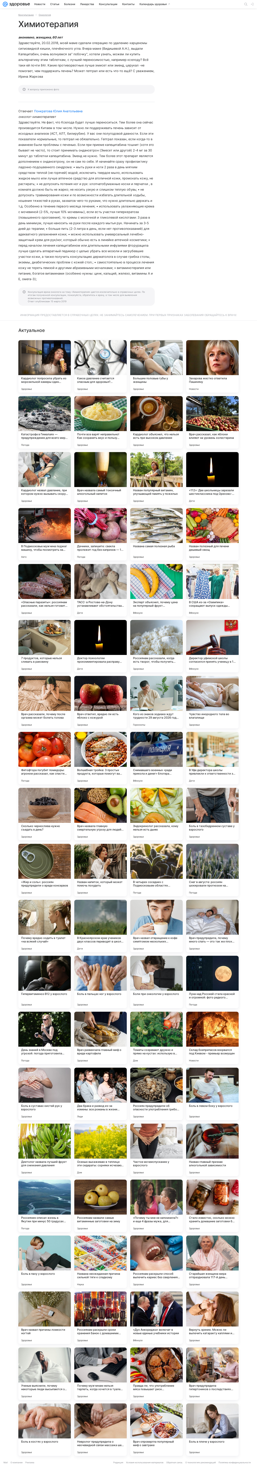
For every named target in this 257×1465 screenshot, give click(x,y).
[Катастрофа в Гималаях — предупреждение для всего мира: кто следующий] (44, 422)
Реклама (29, 1462)
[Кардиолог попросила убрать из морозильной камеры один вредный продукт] (44, 366)
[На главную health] (19, 4)
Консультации (26, 14)
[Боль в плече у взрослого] (212, 1429)
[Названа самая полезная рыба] (156, 534)
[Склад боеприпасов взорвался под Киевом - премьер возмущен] (212, 1038)
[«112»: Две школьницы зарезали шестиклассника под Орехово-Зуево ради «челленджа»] (212, 478)
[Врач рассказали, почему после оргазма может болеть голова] (44, 702)
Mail (5, 1462)
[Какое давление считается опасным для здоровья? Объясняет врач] (100, 366)
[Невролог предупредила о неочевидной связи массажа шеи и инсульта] (100, 1429)
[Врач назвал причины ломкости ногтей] (44, 1318)
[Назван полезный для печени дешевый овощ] (212, 534)
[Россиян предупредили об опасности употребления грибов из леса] (156, 1094)
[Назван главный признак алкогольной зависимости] (212, 1150)
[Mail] (5, 4)
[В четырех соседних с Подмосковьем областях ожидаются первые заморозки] (156, 870)
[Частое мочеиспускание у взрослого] (156, 1150)
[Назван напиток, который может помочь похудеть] (100, 870)
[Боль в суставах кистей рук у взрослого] (44, 1094)
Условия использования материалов (144, 1462)
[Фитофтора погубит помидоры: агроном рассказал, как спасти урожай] (44, 758)
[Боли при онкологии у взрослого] (156, 982)
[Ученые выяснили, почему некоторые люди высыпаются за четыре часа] (44, 1373)
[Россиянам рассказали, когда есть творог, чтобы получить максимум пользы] (156, 646)
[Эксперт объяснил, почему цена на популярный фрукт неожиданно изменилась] (156, 590)
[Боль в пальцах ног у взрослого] (100, 982)
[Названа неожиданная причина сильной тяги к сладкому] (100, 1262)
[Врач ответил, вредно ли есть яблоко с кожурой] (100, 702)
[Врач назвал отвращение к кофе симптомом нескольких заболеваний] (156, 926)
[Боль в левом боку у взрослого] (212, 1094)
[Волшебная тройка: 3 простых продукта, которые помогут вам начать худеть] (100, 758)
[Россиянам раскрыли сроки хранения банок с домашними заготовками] (100, 1318)
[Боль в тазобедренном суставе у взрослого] (212, 814)
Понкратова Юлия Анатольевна (58, 111)
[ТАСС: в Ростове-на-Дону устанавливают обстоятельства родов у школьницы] (100, 590)
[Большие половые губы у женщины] (156, 366)
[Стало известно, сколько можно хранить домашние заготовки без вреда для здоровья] (212, 1206)
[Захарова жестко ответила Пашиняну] (212, 366)
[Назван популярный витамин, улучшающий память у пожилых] (156, 478)
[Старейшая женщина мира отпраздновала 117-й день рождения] (212, 1262)
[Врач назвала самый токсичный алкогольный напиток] (100, 478)
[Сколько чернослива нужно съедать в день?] (44, 814)
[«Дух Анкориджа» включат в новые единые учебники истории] (156, 1318)
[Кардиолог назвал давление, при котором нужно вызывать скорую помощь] (44, 478)
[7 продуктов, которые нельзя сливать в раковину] (44, 646)
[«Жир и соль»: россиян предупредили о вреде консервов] (44, 870)
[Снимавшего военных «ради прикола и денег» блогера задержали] (156, 758)
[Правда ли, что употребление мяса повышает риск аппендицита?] (156, 1373)
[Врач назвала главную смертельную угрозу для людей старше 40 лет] (100, 814)
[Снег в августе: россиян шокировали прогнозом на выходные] (212, 870)
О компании (16, 1462)
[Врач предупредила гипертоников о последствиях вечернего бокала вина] (212, 1373)
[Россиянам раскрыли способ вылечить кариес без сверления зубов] (156, 1262)
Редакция (118, 1462)
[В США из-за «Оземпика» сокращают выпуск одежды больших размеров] (212, 590)
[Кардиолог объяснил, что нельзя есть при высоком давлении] (156, 422)
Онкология (45, 14)
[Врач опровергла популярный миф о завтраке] (156, 1429)
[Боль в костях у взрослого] (44, 1429)
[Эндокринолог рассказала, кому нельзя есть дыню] (156, 814)
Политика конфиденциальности (235, 1462)
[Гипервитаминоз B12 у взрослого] (44, 982)
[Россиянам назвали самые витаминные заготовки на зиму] (100, 1206)
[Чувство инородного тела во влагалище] (212, 702)
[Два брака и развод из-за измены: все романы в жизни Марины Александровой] (100, 1094)
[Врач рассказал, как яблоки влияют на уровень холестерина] (212, 422)
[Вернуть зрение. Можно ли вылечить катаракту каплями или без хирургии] (212, 1318)
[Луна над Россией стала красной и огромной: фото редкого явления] (212, 982)
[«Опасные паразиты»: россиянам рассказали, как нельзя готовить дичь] (44, 590)
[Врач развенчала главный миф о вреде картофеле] (100, 1038)
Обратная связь (174, 1462)
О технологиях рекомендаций (200, 1462)
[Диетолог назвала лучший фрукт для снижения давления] (44, 1150)
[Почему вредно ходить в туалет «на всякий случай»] (44, 926)
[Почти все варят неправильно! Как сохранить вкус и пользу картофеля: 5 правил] (100, 422)
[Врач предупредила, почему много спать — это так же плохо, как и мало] (212, 926)
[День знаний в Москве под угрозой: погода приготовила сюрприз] (44, 1038)
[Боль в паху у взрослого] (44, 1262)
